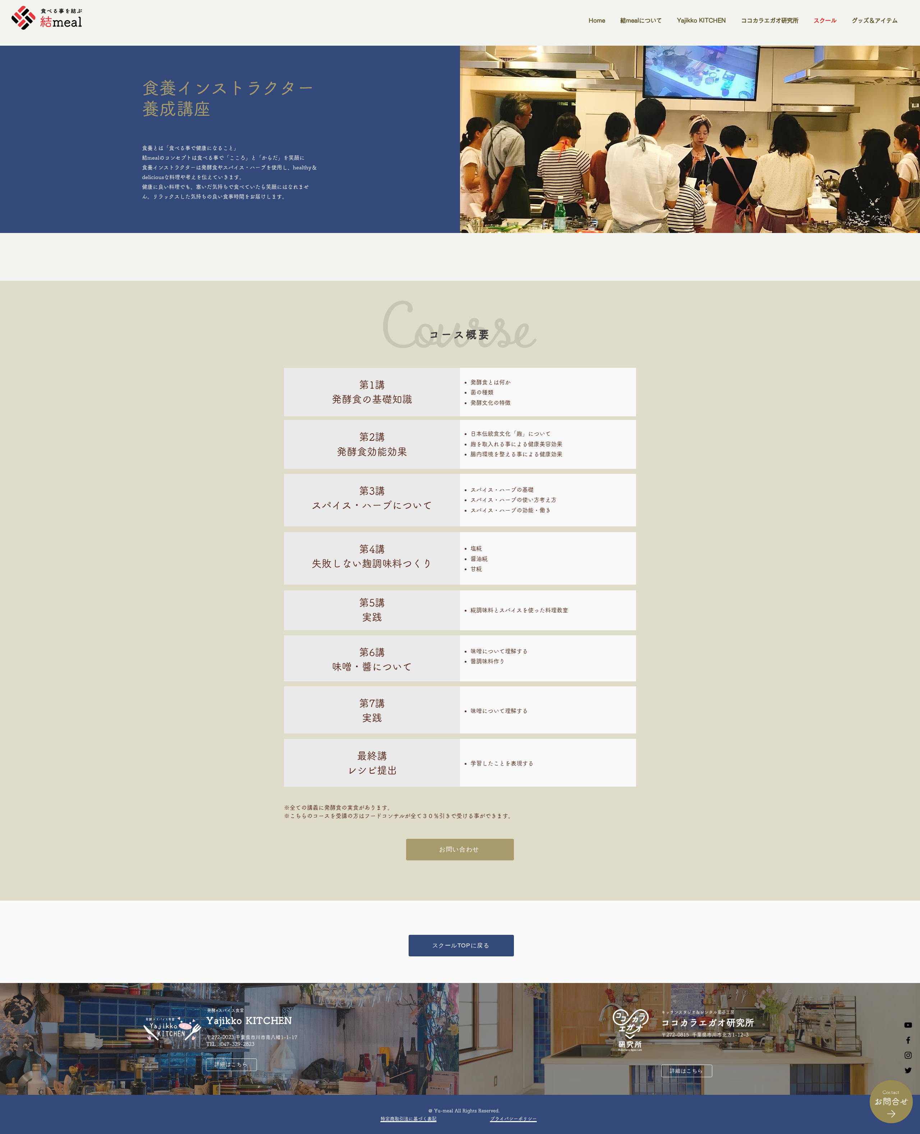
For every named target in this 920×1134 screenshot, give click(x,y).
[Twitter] (908, 1070)
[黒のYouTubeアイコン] (908, 1025)
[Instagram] (908, 1055)
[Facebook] (908, 1040)
